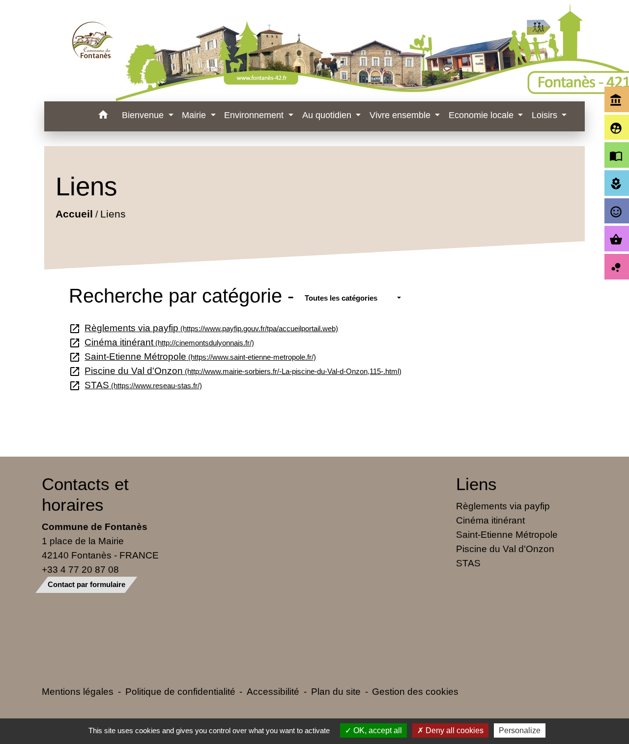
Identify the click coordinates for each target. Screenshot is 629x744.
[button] (102, 116)
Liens (112, 213)
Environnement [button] (255, 115)
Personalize (520, 730)
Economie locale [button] (482, 115)
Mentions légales (78, 691)
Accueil (73, 213)
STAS (135, 384)
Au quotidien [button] (328, 115)
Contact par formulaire (86, 584)
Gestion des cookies (415, 691)
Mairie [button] (195, 115)
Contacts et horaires (85, 494)
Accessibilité (273, 691)
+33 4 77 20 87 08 (80, 569)
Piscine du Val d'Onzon (235, 370)
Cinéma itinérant (162, 342)
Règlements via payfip (204, 327)
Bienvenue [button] (144, 115)
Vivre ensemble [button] (401, 115)
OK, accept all (376, 730)
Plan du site (336, 691)
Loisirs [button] (546, 115)
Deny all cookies (454, 730)
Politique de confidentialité (180, 691)
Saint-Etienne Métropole (192, 356)
